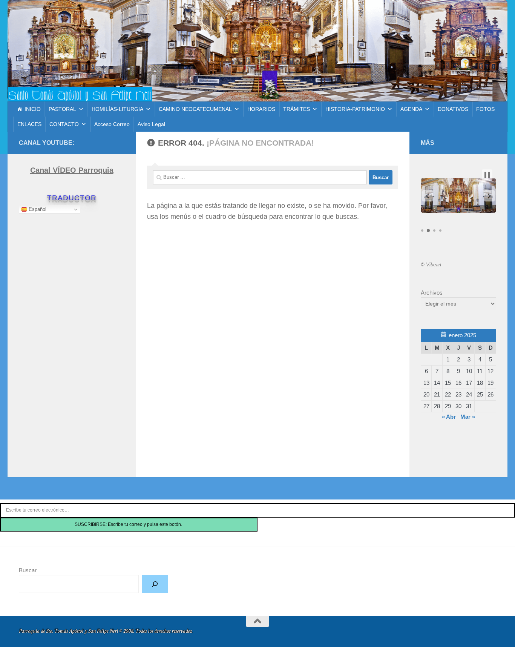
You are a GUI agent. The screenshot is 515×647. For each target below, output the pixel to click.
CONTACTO (64, 124)
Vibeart (431, 264)
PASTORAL (62, 109)
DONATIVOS (453, 109)
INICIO (33, 109)
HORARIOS (261, 109)
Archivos (432, 292)
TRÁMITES (296, 109)
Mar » (467, 416)
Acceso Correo (112, 124)
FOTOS (485, 109)
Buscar (28, 570)
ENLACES (29, 124)
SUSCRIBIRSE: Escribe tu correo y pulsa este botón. (129, 524)
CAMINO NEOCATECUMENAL (195, 109)
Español (36, 209)
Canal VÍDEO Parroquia (71, 170)
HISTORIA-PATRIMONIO (355, 109)
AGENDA (411, 109)
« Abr (449, 416)
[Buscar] (155, 584)
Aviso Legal (151, 124)
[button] (427, 195)
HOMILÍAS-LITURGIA (117, 109)
